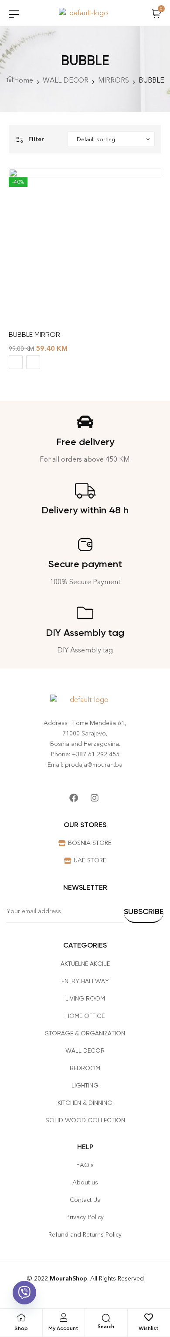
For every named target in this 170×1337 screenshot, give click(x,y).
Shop (21, 1328)
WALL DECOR (65, 80)
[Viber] (24, 1292)
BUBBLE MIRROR (34, 334)
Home (23, 80)
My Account (63, 1328)
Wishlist (149, 1328)
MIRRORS (113, 80)
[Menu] (14, 14)
